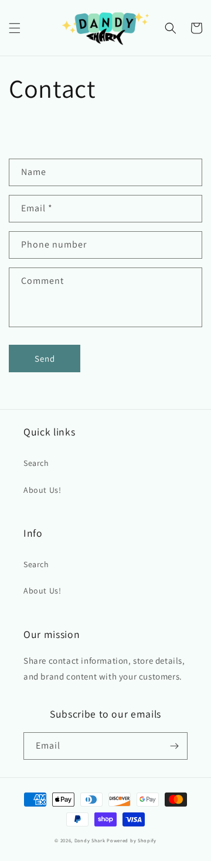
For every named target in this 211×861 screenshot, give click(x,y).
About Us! (42, 490)
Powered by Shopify (131, 840)
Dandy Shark (90, 840)
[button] (15, 28)
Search (36, 463)
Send (45, 358)
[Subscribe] (174, 746)
